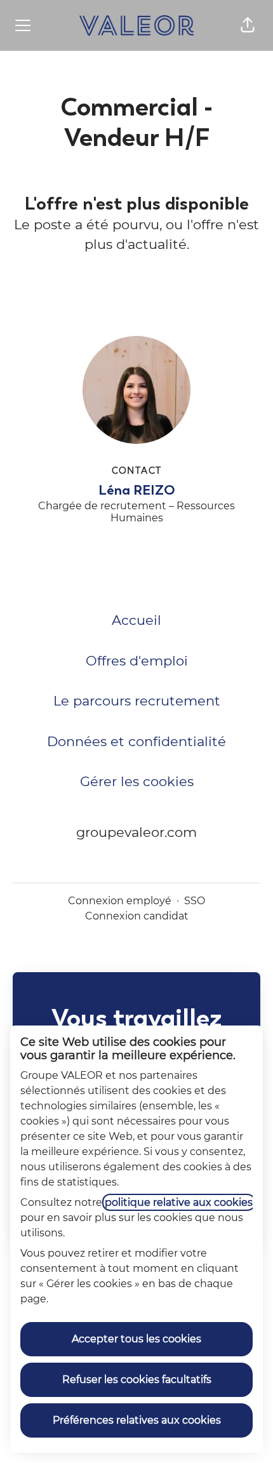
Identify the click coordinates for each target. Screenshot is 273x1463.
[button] (247, 25)
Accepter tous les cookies (136, 1339)
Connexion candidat (137, 916)
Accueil (136, 620)
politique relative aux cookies (179, 1202)
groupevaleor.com (136, 832)
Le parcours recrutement (136, 701)
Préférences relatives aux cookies (137, 1420)
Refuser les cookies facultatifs (136, 1379)
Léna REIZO (136, 490)
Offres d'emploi (137, 661)
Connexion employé (119, 901)
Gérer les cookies (137, 781)
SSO (194, 901)
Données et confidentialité (136, 741)
